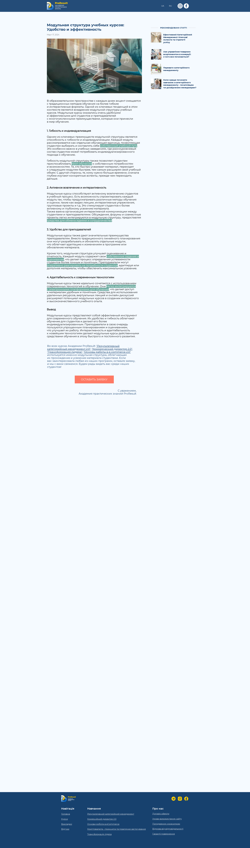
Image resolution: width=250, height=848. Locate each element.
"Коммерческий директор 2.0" (112, 348)
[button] (94, 379)
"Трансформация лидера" (64, 351)
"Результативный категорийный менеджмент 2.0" (83, 347)
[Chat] (173, 798)
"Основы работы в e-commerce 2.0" (107, 351)
